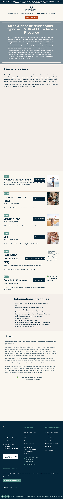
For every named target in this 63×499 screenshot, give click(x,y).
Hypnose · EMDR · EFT (10, 487)
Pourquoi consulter (26, 13)
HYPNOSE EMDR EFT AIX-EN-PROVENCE (31, 10)
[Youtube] (8, 496)
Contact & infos (40, 13)
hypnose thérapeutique (26, 351)
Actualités (52, 13)
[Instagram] (5, 496)
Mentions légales (58, 496)
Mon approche (12, 13)
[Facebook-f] (2, 496)
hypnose (44, 37)
